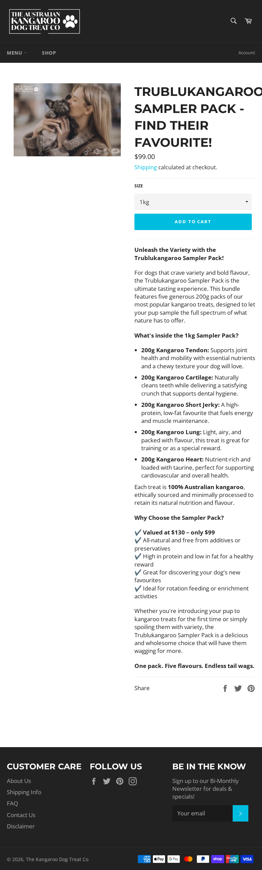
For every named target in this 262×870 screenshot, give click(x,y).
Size (138, 186)
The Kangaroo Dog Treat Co (57, 859)
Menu (15, 52)
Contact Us (21, 815)
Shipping (145, 167)
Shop (49, 52)
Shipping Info (24, 792)
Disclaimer (21, 826)
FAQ (12, 803)
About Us (19, 781)
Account (246, 52)
